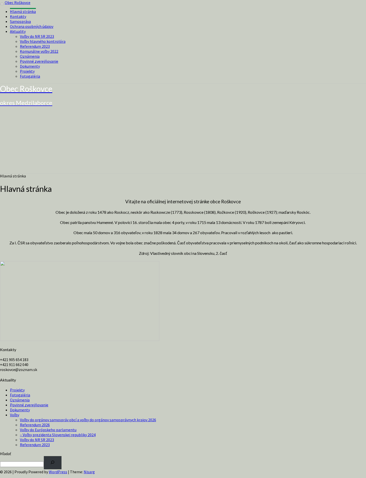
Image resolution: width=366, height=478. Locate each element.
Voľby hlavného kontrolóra (42, 41)
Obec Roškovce (17, 2)
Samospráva (20, 21)
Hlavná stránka (23, 11)
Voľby (14, 414)
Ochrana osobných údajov (31, 26)
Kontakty (18, 16)
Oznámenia (30, 56)
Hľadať (5, 453)
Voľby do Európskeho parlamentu (48, 429)
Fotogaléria (30, 76)
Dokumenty (30, 66)
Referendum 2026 (35, 424)
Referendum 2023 (35, 46)
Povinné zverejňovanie (39, 61)
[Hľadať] (52, 462)
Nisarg (89, 471)
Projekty (27, 71)
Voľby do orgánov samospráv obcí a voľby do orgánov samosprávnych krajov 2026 (88, 419)
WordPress (58, 471)
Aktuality (18, 31)
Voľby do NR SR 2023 (37, 36)
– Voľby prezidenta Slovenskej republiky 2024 (58, 434)
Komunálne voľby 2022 (39, 51)
